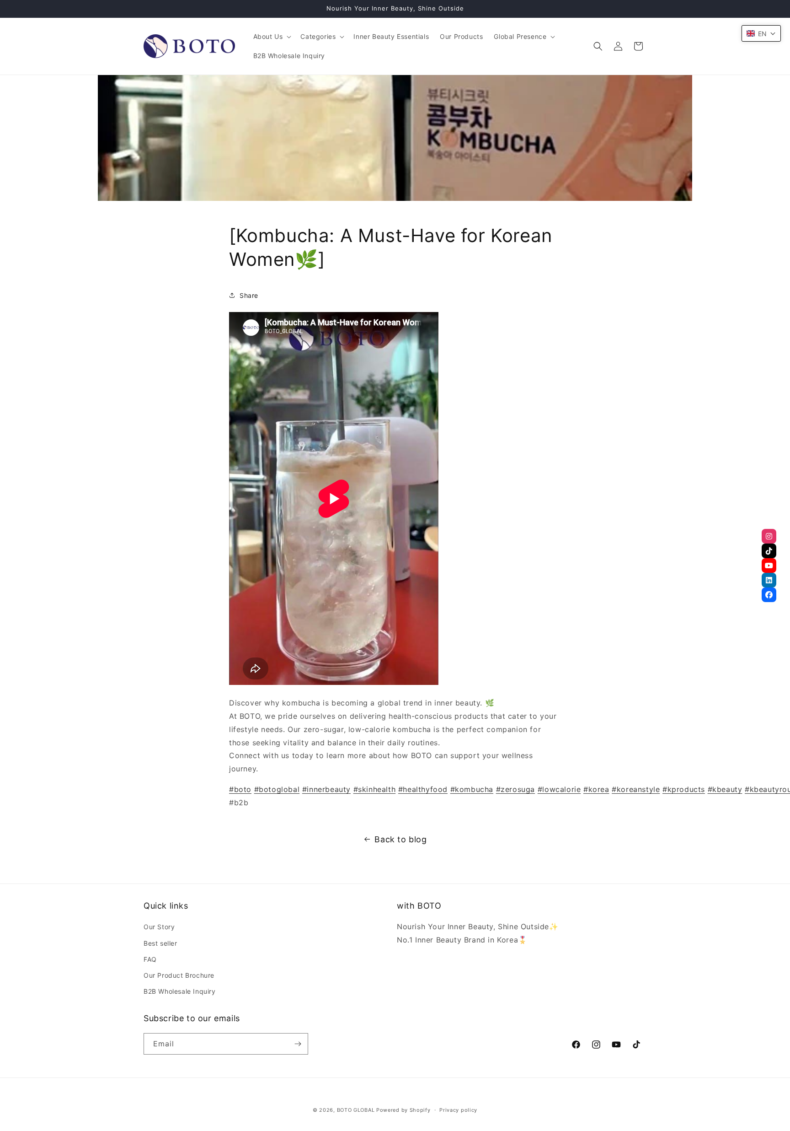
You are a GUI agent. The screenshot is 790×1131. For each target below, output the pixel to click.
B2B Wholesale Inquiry (180, 991)
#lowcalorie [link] (559, 789)
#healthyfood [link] (423, 789)
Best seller (160, 943)
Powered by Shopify (403, 1110)
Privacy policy (458, 1110)
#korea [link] (596, 789)
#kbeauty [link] (725, 789)
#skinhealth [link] (374, 789)
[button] (271, 36)
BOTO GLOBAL (356, 1110)
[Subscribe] (298, 1044)
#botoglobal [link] (277, 789)
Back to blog (400, 839)
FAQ (150, 959)
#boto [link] (240, 789)
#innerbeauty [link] (326, 789)
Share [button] (249, 295)
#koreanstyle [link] (636, 789)
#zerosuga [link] (515, 789)
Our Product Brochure (179, 975)
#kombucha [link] (471, 789)
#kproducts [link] (683, 789)
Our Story (159, 927)
